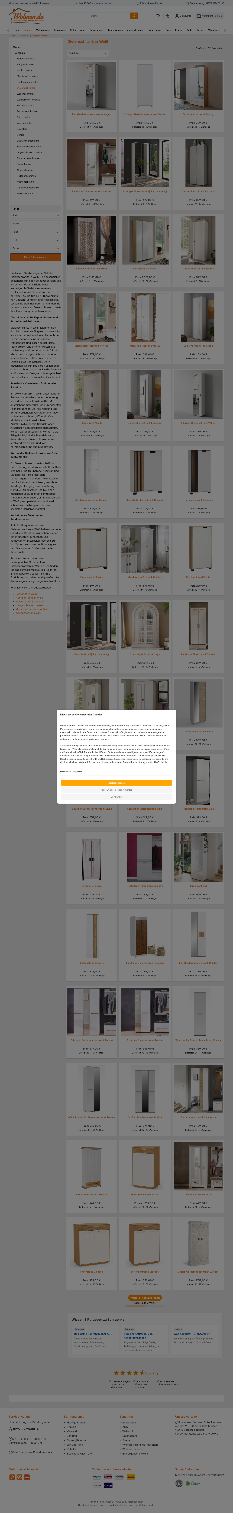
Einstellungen (117, 797)
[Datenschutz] (60, 766)
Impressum (78, 771)
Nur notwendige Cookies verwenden (116, 790)
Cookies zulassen (117, 783)
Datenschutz (65, 771)
